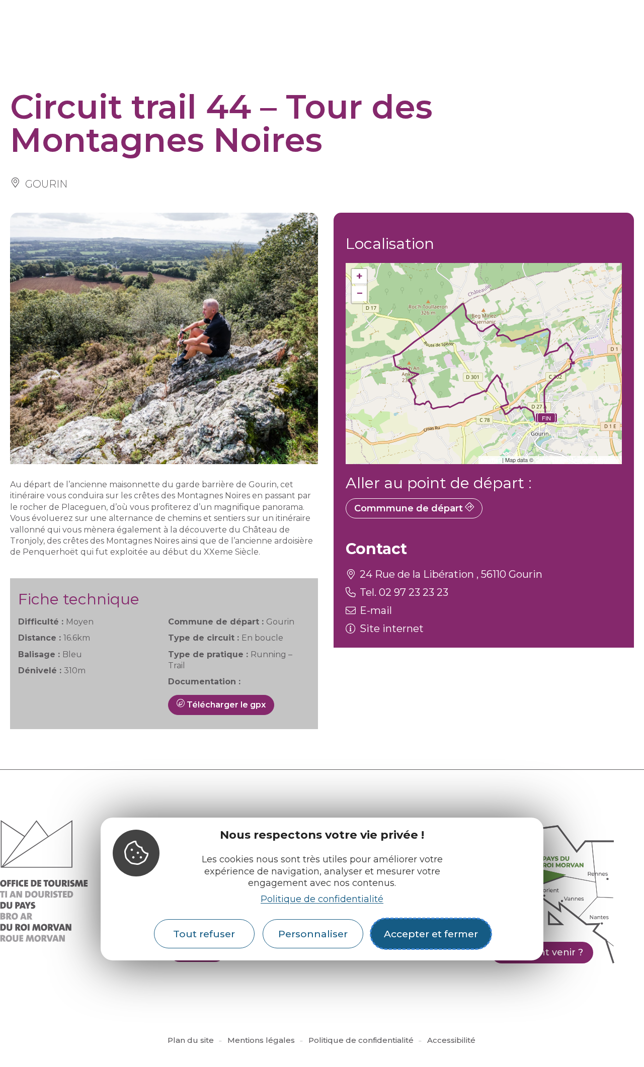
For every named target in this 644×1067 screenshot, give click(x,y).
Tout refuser (204, 934)
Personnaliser (313, 934)
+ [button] (359, 276)
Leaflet (491, 460)
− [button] (359, 293)
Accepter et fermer (431, 934)
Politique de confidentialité (322, 898)
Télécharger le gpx (225, 704)
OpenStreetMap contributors (577, 460)
